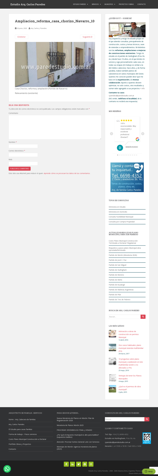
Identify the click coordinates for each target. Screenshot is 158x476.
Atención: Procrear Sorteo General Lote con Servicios (78, 442)
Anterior (22, 37)
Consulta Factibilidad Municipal (121, 217)
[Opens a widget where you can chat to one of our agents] (149, 472)
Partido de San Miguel (117, 265)
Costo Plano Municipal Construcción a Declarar (27, 439)
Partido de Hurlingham (118, 270)
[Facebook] (66, 464)
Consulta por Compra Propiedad (122, 221)
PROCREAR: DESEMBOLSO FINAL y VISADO (74, 430)
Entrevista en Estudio (117, 207)
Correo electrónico (17, 151)
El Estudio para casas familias (20, 429)
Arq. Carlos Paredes (16, 424)
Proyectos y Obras (126, 4)
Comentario (13, 113)
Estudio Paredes (79, 4)
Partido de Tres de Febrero (119, 299)
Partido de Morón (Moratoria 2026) (123, 255)
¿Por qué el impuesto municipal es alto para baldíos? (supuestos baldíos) (78, 436)
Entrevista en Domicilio (118, 212)
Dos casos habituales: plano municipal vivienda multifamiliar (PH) (131, 348)
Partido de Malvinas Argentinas (121, 289)
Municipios (109, 4)
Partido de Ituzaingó (117, 285)
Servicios (95, 4)
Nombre (13, 142)
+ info (142, 88)
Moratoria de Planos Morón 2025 (70, 425)
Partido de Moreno (116, 275)
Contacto (141, 4)
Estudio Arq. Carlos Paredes (27, 4)
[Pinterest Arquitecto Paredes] (84, 464)
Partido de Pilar (115, 294)
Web (10, 159)
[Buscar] (143, 317)
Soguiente (87, 37)
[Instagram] (91, 464)
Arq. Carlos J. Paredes (39, 28)
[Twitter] (78, 464)
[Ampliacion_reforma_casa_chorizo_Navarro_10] (55, 64)
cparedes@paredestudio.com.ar (121, 95)
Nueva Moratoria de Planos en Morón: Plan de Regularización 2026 (75, 419)
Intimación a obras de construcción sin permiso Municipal (129, 334)
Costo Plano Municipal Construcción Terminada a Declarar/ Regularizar (123, 242)
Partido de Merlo (115, 280)
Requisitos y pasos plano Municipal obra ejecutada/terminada (125, 249)
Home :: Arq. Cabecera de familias (22, 419)
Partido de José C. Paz (117, 260)
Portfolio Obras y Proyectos (20, 444)
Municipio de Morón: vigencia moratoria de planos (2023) (77, 448)
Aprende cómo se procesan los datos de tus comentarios (67, 173)
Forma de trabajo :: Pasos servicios (23, 434)
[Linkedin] (72, 464)
